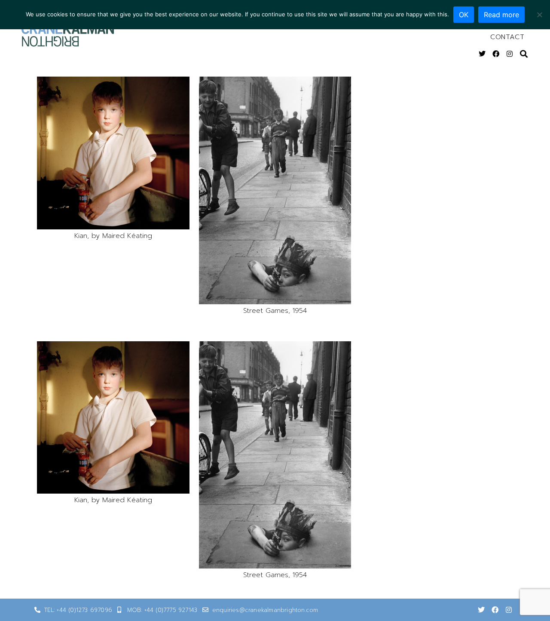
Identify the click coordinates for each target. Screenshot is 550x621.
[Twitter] (482, 54)
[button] (113, 153)
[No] (539, 14)
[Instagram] (509, 54)
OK (463, 14)
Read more (501, 14)
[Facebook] (496, 54)
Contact (507, 37)
